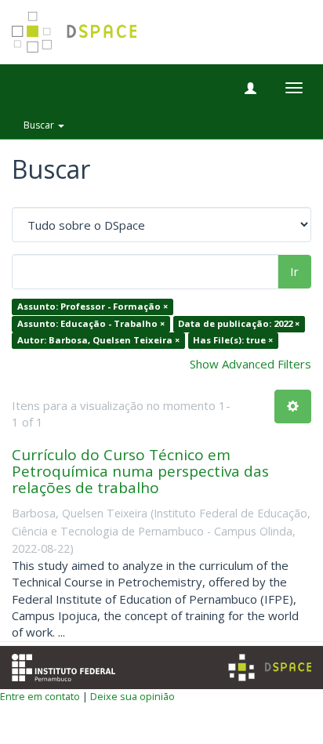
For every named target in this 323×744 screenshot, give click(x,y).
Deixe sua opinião (132, 696)
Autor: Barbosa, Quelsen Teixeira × (98, 341)
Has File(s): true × (233, 341)
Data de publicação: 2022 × (238, 323)
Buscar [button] (40, 125)
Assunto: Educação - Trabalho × (91, 323)
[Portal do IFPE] (63, 665)
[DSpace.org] (269, 667)
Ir (294, 271)
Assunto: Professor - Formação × (92, 307)
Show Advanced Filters (250, 364)
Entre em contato (40, 696)
